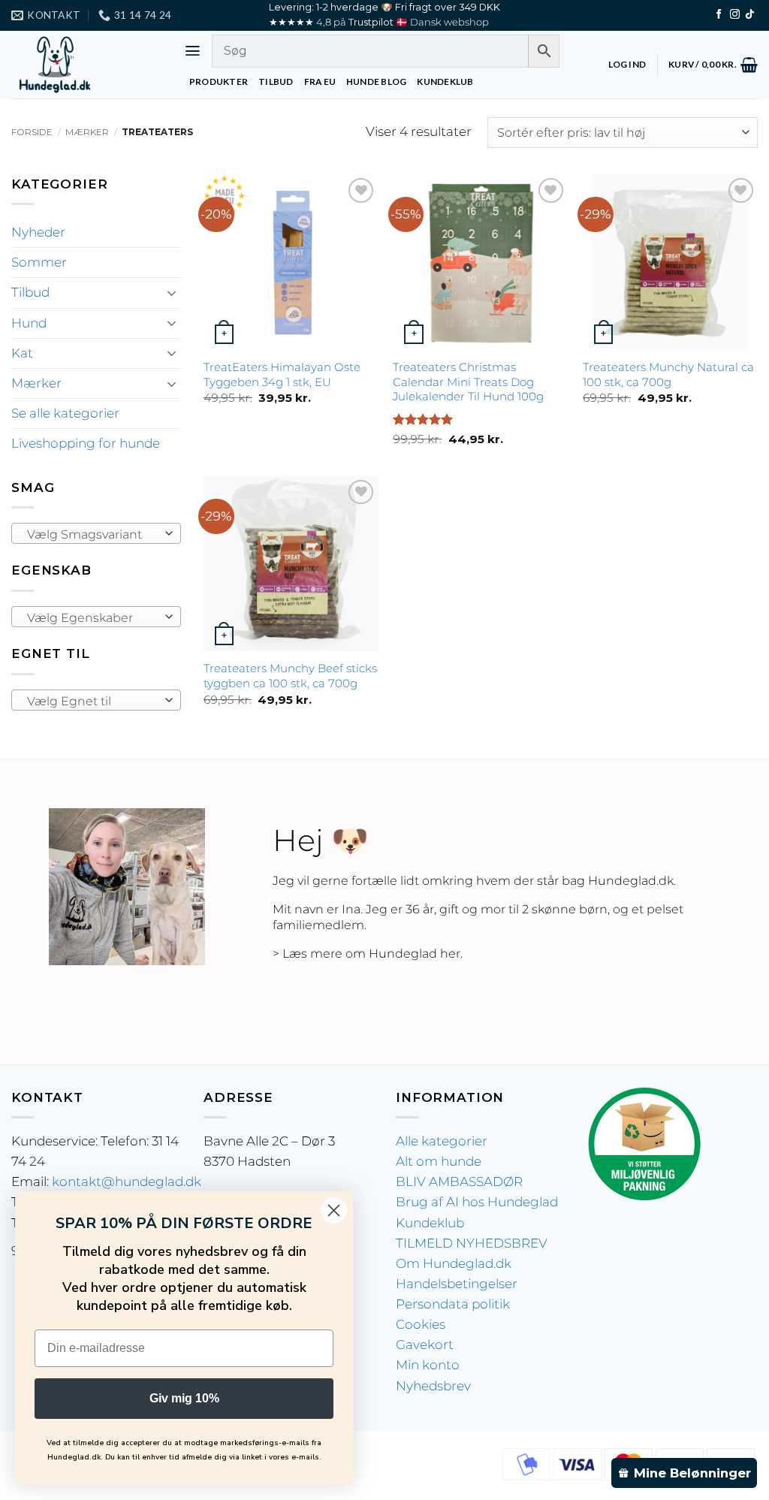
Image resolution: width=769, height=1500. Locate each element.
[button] (192, 50)
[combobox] (96, 533)
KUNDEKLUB (445, 81)
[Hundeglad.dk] (86, 64)
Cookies (420, 1324)
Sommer (39, 262)
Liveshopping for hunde (85, 443)
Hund (29, 322)
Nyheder (38, 232)
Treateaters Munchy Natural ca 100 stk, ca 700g (668, 374)
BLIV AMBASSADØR (459, 1181)
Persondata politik (453, 1303)
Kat (22, 353)
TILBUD (275, 81)
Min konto (428, 1364)
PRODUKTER (218, 81)
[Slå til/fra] (172, 293)
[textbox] (92, 534)
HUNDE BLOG (376, 81)
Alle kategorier (441, 1140)
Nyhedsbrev (433, 1385)
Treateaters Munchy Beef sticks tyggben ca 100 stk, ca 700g (290, 675)
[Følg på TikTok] (750, 14)
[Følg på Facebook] (719, 14)
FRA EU (320, 81)
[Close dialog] (334, 1210)
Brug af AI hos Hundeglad (477, 1201)
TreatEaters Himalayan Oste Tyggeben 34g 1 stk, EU (282, 374)
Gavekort (425, 1344)
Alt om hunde (438, 1161)
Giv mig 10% (184, 1398)
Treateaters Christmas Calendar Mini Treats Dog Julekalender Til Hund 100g (468, 382)
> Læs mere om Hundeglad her (366, 953)
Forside (32, 132)
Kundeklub (430, 1222)
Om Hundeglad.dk (453, 1263)
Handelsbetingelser (456, 1283)
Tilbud (30, 292)
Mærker (87, 132)
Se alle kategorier (65, 413)
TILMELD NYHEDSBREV (471, 1243)
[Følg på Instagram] (735, 14)
